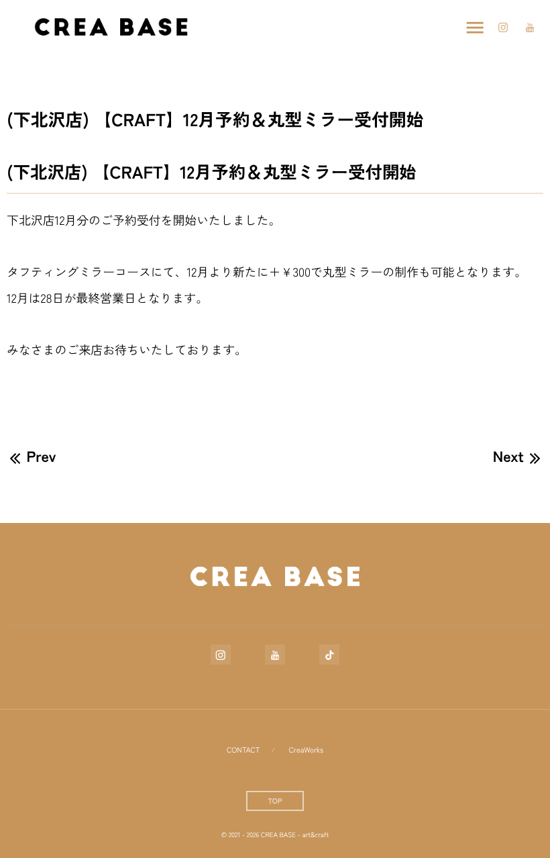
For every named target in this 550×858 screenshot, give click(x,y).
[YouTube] (530, 27)
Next (508, 456)
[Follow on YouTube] (275, 655)
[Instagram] (503, 27)
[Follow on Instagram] (221, 655)
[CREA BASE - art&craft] (111, 27)
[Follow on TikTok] (329, 655)
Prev (41, 456)
